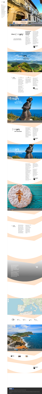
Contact (2, 17)
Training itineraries (3, 11)
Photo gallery (2, 16)
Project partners (3, 12)
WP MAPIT (34, 314)
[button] (41, 196)
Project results (3, 10)
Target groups (2, 9)
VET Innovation (3, 8)
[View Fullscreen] (8, 301)
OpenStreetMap (38, 314)
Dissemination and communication (3, 13)
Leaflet (30, 314)
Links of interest (3, 15)
